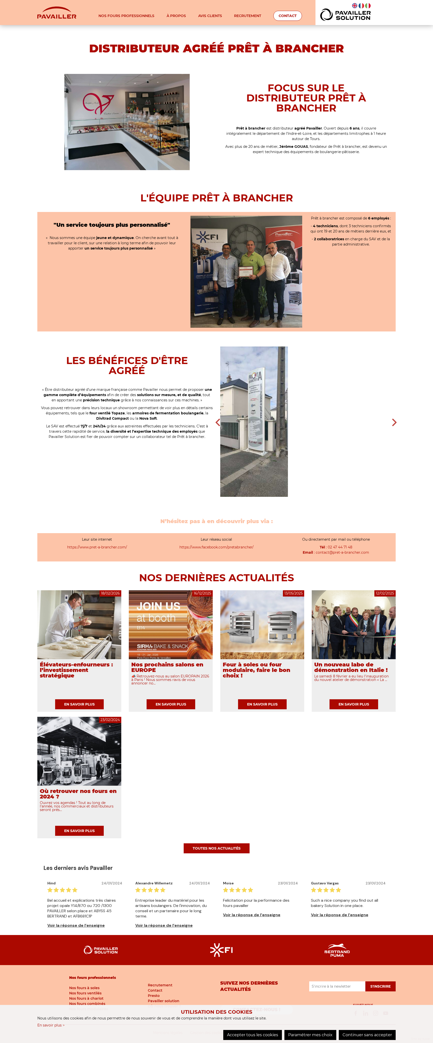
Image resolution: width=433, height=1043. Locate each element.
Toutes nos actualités (217, 848)
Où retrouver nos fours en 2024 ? (78, 793)
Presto (154, 995)
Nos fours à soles (84, 988)
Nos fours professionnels (126, 16)
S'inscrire (380, 986)
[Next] (394, 422)
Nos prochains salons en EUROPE (167, 667)
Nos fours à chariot (86, 998)
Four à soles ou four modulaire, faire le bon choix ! (256, 670)
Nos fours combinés (87, 1003)
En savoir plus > (51, 1025)
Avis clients (210, 16)
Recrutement (247, 16)
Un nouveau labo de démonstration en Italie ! (351, 667)
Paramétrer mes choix (310, 1034)
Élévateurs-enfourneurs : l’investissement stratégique (76, 670)
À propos (176, 16)
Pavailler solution (163, 1001)
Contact (288, 16)
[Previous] (218, 422)
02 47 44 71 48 (340, 547)
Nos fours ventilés (85, 993)
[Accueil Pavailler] (56, 12)
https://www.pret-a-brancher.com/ (97, 547)
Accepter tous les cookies (252, 1034)
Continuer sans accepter (367, 1034)
